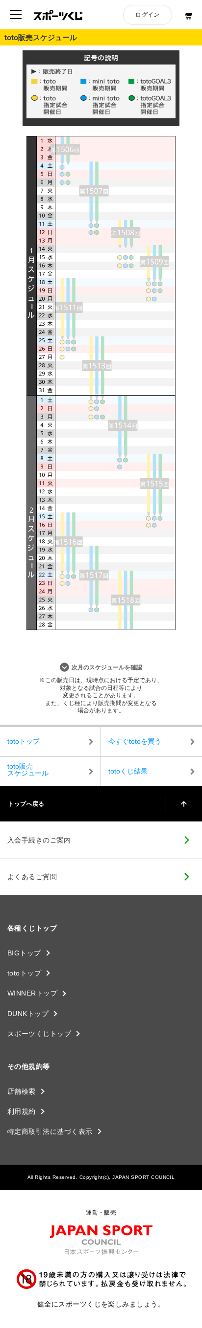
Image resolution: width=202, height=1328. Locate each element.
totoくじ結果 (128, 771)
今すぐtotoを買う (134, 741)
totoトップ (23, 741)
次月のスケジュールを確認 (107, 667)
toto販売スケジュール (28, 769)
